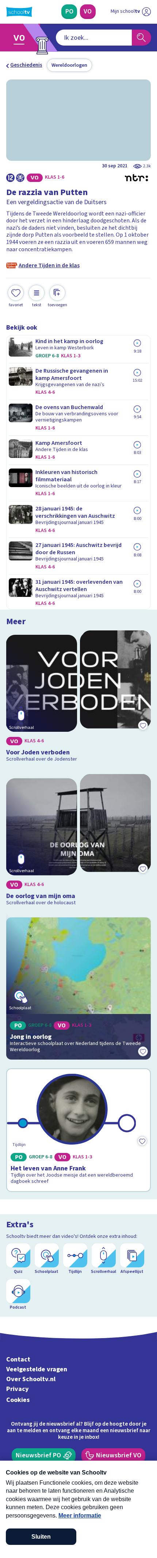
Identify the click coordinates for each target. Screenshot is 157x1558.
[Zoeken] (141, 38)
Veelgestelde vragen (36, 1369)
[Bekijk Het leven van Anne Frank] (78, 1130)
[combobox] (94, 38)
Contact (18, 1359)
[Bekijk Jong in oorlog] (78, 988)
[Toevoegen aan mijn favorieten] (143, 725)
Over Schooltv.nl (30, 1379)
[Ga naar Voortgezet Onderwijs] (21, 38)
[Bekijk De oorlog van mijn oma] (78, 841)
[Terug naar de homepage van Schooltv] (19, 12)
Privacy (17, 1389)
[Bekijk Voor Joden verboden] (78, 697)
